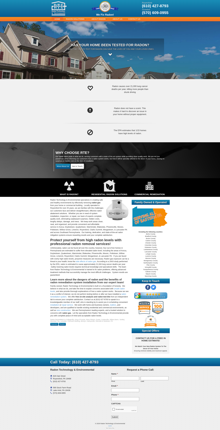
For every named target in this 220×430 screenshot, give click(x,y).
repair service (67, 305)
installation (54, 305)
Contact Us (134, 19)
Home (57, 19)
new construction (64, 310)
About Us (117, 19)
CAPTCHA (116, 404)
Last (142, 381)
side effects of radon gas (86, 261)
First (113, 381)
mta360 (110, 426)
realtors (113, 305)
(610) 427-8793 (85, 362)
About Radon (99, 19)
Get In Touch (77, 166)
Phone (114, 395)
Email (114, 386)
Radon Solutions (75, 19)
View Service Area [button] (110, 428)
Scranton (62, 324)
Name (114, 374)
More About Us (63, 166)
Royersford (54, 324)
